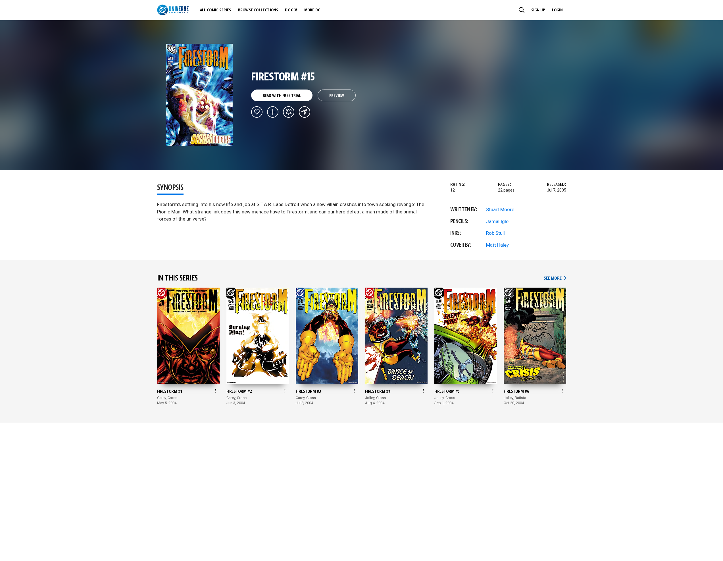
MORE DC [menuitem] (312, 10)
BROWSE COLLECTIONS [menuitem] (258, 10)
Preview (336, 95)
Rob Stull (495, 233)
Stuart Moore (500, 209)
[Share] (304, 112)
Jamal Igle (497, 221)
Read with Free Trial (282, 95)
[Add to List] (272, 112)
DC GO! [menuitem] (291, 10)
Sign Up (538, 10)
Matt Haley (497, 245)
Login (557, 10)
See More (555, 278)
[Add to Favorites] (256, 112)
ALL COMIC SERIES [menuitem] (215, 10)
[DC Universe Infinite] (173, 10)
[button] (521, 10)
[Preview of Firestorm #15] (199, 95)
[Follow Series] (288, 112)
